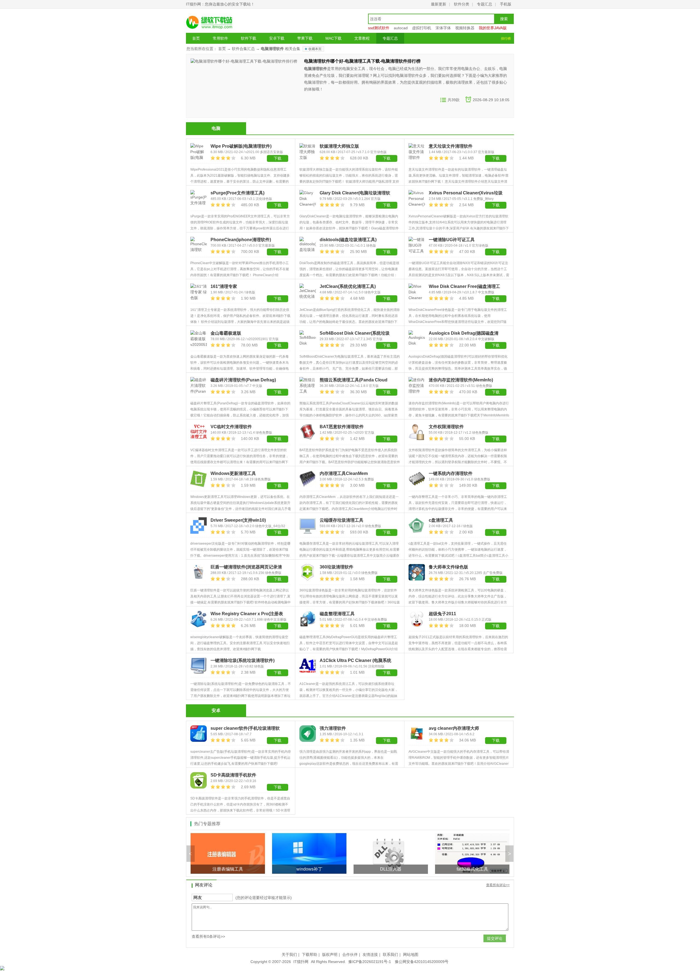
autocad (401, 28)
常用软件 (220, 38)
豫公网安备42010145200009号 (421, 961)
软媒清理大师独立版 (339, 146)
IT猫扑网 (300, 961)
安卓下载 (276, 38)
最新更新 (438, 4)
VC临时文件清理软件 (231, 426)
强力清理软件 (333, 728)
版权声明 (329, 954)
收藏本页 (315, 49)
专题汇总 (484, 4)
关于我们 (289, 954)
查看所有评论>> (498, 885)
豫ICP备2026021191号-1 (369, 961)
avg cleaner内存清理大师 (454, 728)
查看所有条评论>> (208, 936)
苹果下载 (305, 38)
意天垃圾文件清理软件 (450, 146)
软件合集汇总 (243, 48)
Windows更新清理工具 (233, 473)
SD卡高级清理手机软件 (233, 775)
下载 (277, 205)
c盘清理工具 (441, 520)
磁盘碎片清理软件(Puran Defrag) (243, 380)
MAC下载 (333, 38)
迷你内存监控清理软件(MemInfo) (461, 380)
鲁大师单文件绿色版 (448, 567)
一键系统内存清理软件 (450, 473)
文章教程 (362, 38)
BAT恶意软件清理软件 (342, 426)
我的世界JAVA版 (493, 28)
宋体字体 (443, 28)
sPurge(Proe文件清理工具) (237, 193)
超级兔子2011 (442, 613)
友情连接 (370, 954)
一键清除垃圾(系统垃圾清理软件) (243, 660)
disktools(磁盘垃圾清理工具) (348, 239)
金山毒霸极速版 (226, 333)
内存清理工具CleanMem (344, 473)
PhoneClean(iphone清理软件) (241, 239)
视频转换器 (464, 28)
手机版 (505, 4)
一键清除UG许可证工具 (452, 239)
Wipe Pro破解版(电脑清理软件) (241, 146)
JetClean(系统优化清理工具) (348, 286)
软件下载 (248, 38)
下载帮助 (309, 954)
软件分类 (461, 4)
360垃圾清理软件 (336, 567)
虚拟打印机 (421, 28)
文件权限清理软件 (446, 426)
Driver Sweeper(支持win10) (238, 520)
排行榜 (506, 38)
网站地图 (410, 954)
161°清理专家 (224, 286)
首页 (196, 38)
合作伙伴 (350, 954)
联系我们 (390, 954)
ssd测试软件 (378, 28)
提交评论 (494, 938)
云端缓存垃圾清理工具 (341, 520)
